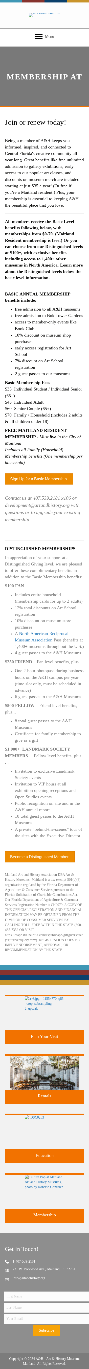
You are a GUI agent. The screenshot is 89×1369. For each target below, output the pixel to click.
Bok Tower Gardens (65, 315)
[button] (46, 1330)
